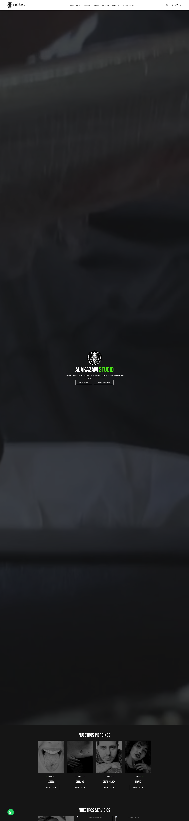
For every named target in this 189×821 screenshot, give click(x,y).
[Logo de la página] (17, 5)
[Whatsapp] (10, 812)
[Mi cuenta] (172, 5)
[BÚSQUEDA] (167, 5)
